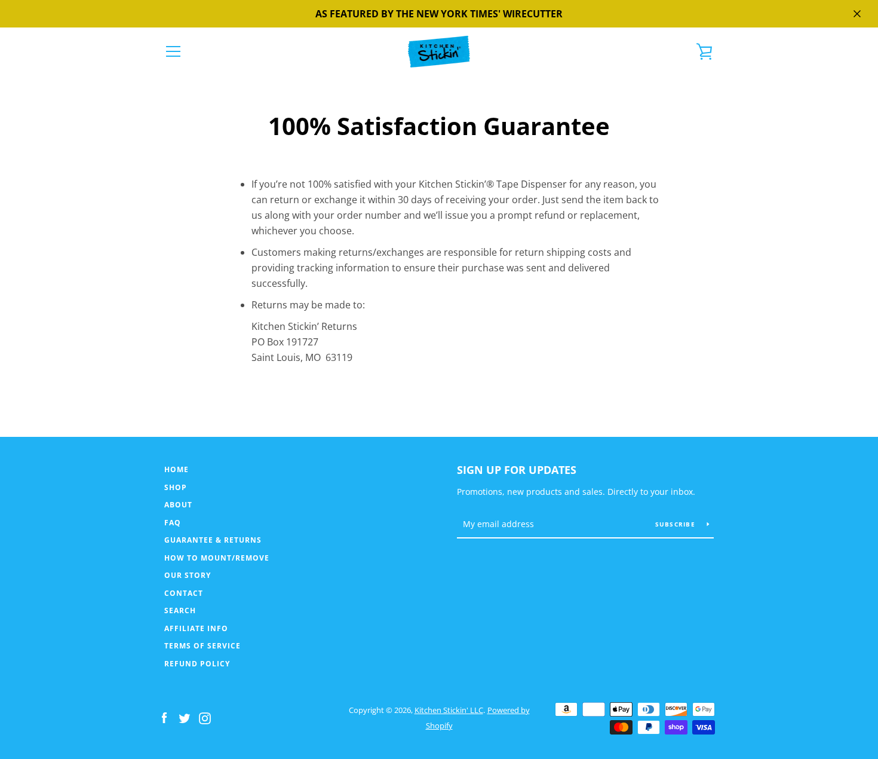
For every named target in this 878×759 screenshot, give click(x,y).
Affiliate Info (196, 628)
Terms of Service (202, 646)
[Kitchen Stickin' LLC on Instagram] (205, 717)
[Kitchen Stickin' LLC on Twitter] (185, 717)
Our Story (187, 575)
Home (176, 469)
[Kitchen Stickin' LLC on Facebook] (164, 717)
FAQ (172, 523)
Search (180, 610)
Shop (175, 487)
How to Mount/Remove (216, 558)
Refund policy (197, 664)
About (178, 505)
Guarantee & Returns (213, 540)
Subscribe (676, 524)
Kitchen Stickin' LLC (449, 710)
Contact (183, 593)
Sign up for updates (516, 470)
